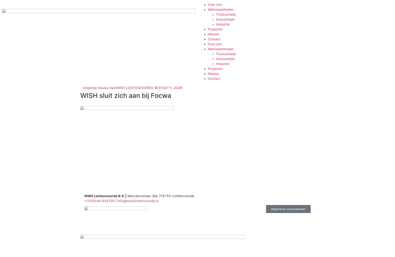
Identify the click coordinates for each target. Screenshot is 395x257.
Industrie (222, 24)
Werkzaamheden (221, 9)
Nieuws (213, 34)
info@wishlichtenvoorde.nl (137, 201)
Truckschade (226, 14)
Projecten (215, 29)
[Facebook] (205, 198)
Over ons (215, 4)
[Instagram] (216, 198)
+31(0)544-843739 (99, 201)
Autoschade (225, 19)
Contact (214, 39)
